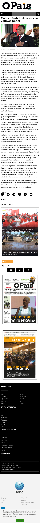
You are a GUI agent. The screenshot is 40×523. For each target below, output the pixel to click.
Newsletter (4, 437)
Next (36, 220)
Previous (3, 220)
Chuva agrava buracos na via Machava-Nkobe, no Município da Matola (20, 253)
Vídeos (3, 450)
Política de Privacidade (7, 445)
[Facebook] (11, 270)
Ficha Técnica (4, 442)
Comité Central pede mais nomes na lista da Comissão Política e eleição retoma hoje (17, 230)
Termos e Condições (6, 447)
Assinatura (4, 440)
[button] (1, 13)
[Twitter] (19, 270)
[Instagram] (28, 270)
